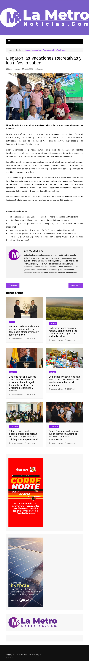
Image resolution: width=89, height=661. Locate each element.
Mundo (12, 322)
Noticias (40, 69)
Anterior (14, 285)
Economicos (14, 426)
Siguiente (74, 285)
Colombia (53, 323)
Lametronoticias (14, 69)
